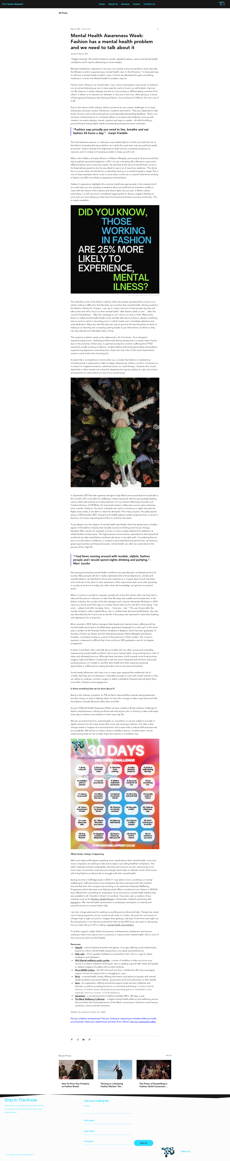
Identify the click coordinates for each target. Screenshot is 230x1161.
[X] (188, 1155)
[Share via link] (89, 1039)
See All (168, 1055)
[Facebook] (195, 1155)
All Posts (63, 13)
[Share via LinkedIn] (83, 1039)
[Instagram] (182, 1155)
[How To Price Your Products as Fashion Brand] (76, 1069)
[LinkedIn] (192, 1155)
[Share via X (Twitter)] (78, 1039)
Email (86, 1106)
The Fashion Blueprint (12, 4)
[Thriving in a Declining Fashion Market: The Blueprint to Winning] (115, 1069)
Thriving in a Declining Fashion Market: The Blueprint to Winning (112, 1085)
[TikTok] (185, 1155)
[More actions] (157, 28)
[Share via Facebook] (72, 1039)
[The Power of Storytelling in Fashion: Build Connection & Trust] (154, 1069)
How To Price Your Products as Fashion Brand (75, 1085)
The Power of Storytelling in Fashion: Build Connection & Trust (153, 1085)
